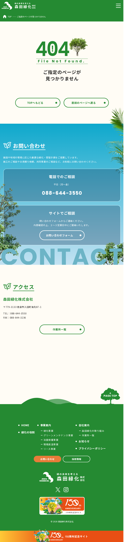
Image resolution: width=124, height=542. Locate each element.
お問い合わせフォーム (59, 235)
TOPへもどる (35, 103)
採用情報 (76, 459)
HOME (25, 425)
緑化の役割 (28, 432)
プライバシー (92, 448)
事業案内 (45, 425)
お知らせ (84, 441)
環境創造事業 (51, 444)
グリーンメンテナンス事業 (58, 435)
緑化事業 (49, 430)
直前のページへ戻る (84, 103)
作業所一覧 (59, 329)
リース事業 (50, 448)
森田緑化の (93, 430)
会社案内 (84, 425)
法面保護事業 (51, 439)
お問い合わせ (47, 459)
